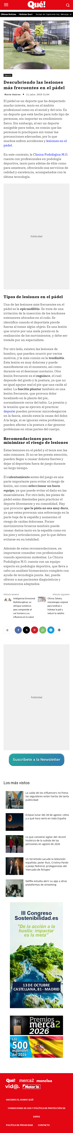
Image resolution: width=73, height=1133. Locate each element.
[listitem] (36, 591)
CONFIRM (23, 599)
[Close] (66, 528)
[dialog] (36, 566)
